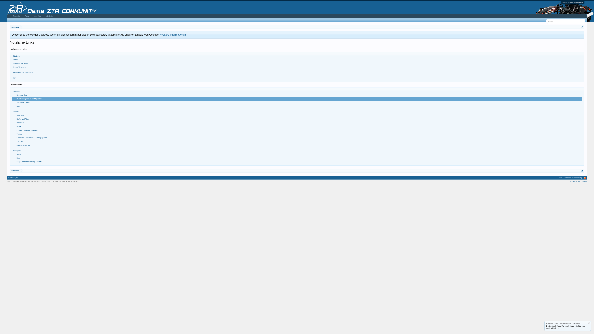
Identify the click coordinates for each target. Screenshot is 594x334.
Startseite (16, 56)
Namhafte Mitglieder (20, 63)
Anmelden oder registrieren (572, 2)
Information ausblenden (589, 323)
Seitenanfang (577, 178)
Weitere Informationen (173, 34)
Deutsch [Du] (13, 178)
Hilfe (14, 78)
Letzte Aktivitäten (19, 67)
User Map (37, 16)
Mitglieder (49, 16)
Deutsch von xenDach (65, 181)
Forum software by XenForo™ (28, 181)
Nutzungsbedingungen (578, 181)
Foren (15, 60)
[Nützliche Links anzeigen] (582, 27)
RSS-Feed (585, 178)
